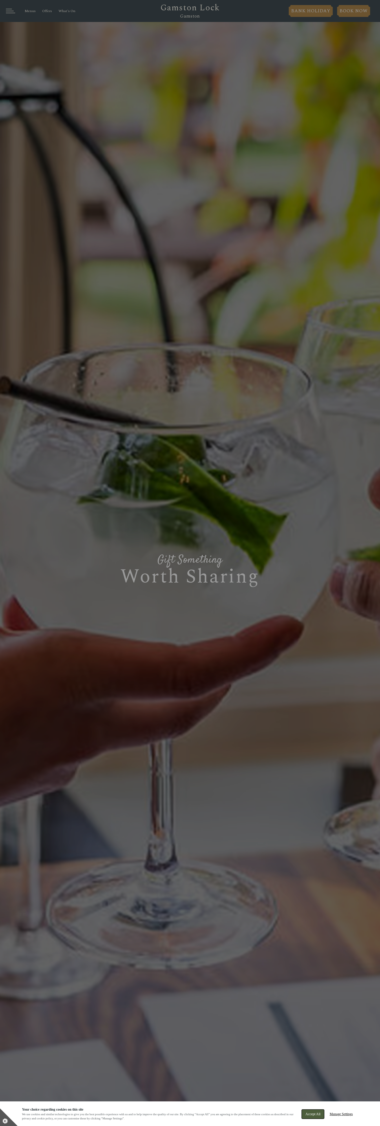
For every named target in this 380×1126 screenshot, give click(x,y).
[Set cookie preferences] (9, 1117)
